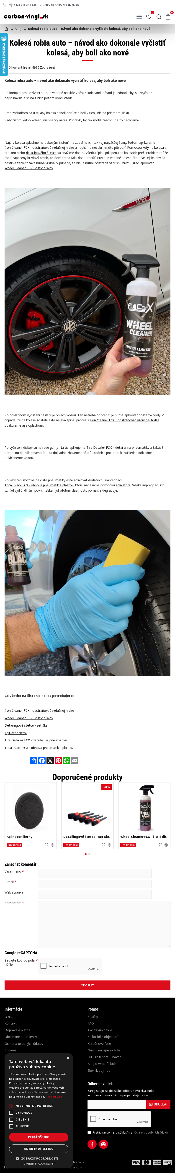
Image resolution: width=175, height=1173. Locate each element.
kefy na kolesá (153, 147)
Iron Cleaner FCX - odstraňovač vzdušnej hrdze (39, 147)
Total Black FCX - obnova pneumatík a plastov (39, 485)
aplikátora (123, 485)
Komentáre (13, 903)
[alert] (39, 1110)
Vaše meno (13, 871)
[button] (14, 845)
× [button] (67, 1058)
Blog (18, 28)
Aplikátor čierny (16, 732)
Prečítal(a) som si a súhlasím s (130, 1132)
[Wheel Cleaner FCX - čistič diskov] (144, 808)
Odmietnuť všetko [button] (39, 1149)
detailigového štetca (41, 152)
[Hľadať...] (157, 17)
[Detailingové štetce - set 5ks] (87, 808)
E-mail (9, 882)
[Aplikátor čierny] (31, 808)
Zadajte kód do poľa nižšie (20, 962)
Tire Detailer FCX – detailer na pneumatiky (117, 447)
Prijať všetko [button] (38, 1137)
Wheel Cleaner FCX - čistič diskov (29, 168)
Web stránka (14, 892)
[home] (6, 28)
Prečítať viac (54, 1097)
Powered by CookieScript (39, 1163)
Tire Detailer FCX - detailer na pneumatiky (36, 740)
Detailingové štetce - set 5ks (26, 725)
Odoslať (87, 985)
